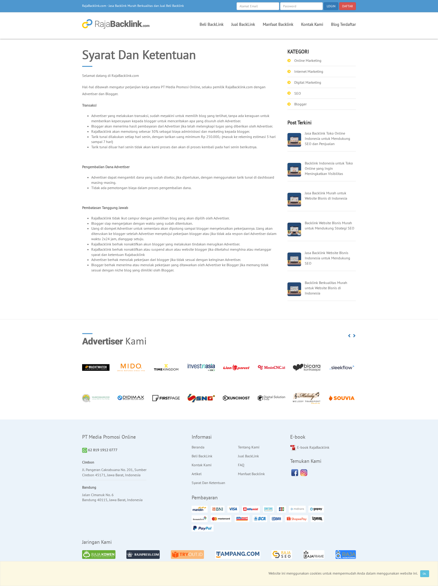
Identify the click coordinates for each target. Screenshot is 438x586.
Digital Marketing (307, 82)
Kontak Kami (312, 24)
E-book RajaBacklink (312, 447)
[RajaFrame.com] (313, 554)
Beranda (198, 447)
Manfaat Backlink (278, 24)
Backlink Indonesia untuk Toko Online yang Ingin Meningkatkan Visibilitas (329, 168)
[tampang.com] (237, 554)
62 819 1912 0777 (102, 450)
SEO (297, 93)
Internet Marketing (308, 71)
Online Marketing (307, 60)
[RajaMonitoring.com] (346, 554)
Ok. (425, 573)
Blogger (300, 104)
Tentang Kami (248, 447)
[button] (349, 335)
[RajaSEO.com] (281, 554)
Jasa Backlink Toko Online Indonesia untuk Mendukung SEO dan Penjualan (327, 138)
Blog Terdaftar (343, 24)
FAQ (241, 465)
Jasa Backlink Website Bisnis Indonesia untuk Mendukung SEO (327, 258)
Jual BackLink (243, 24)
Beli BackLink (212, 24)
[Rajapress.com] (143, 554)
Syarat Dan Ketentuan (208, 482)
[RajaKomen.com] (98, 554)
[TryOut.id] (187, 554)
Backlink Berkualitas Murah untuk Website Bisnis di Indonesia (326, 287)
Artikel (197, 473)
